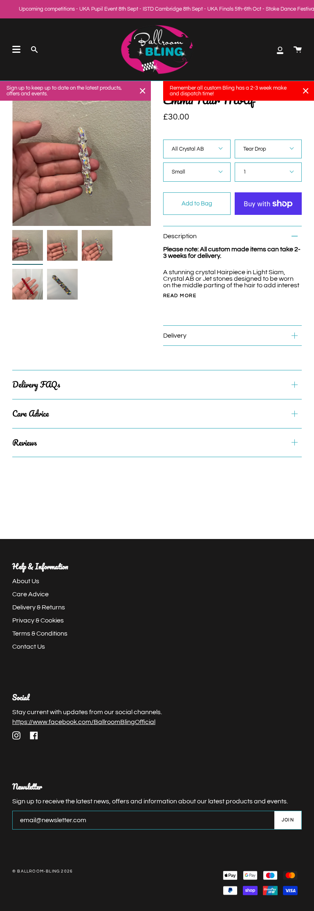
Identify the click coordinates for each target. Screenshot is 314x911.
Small (178, 172)
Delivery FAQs (36, 384)
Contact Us (28, 646)
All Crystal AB (188, 149)
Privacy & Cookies (38, 620)
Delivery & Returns (38, 607)
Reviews (24, 442)
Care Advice (30, 413)
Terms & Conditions (39, 633)
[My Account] (280, 49)
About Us (25, 581)
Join (288, 820)
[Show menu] (16, 49)
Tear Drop (254, 149)
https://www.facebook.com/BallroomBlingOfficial (83, 722)
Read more (179, 295)
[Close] (143, 91)
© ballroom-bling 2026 (42, 871)
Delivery (174, 335)
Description (180, 236)
